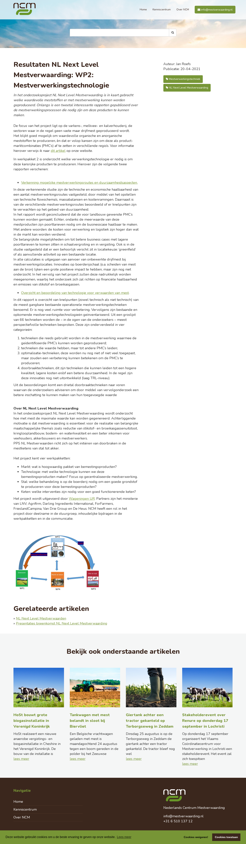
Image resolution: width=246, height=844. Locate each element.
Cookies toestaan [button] (226, 837)
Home (143, 9)
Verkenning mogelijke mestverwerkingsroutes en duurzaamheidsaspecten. (79, 182)
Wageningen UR (82, 498)
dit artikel (58, 150)
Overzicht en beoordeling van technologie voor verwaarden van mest (75, 292)
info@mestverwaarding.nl (216, 10)
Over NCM (182, 9)
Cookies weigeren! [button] (196, 837)
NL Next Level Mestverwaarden (41, 618)
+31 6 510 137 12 (178, 821)
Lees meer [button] (124, 837)
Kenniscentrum (162, 9)
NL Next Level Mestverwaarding (188, 87)
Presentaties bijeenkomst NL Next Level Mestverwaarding (61, 623)
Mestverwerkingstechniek (184, 79)
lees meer (21, 758)
